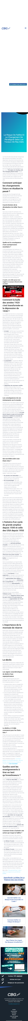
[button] (25, 28)
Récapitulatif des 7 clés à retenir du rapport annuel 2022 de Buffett (12, 872)
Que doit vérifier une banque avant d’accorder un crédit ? (14, 899)
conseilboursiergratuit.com (14, 1003)
